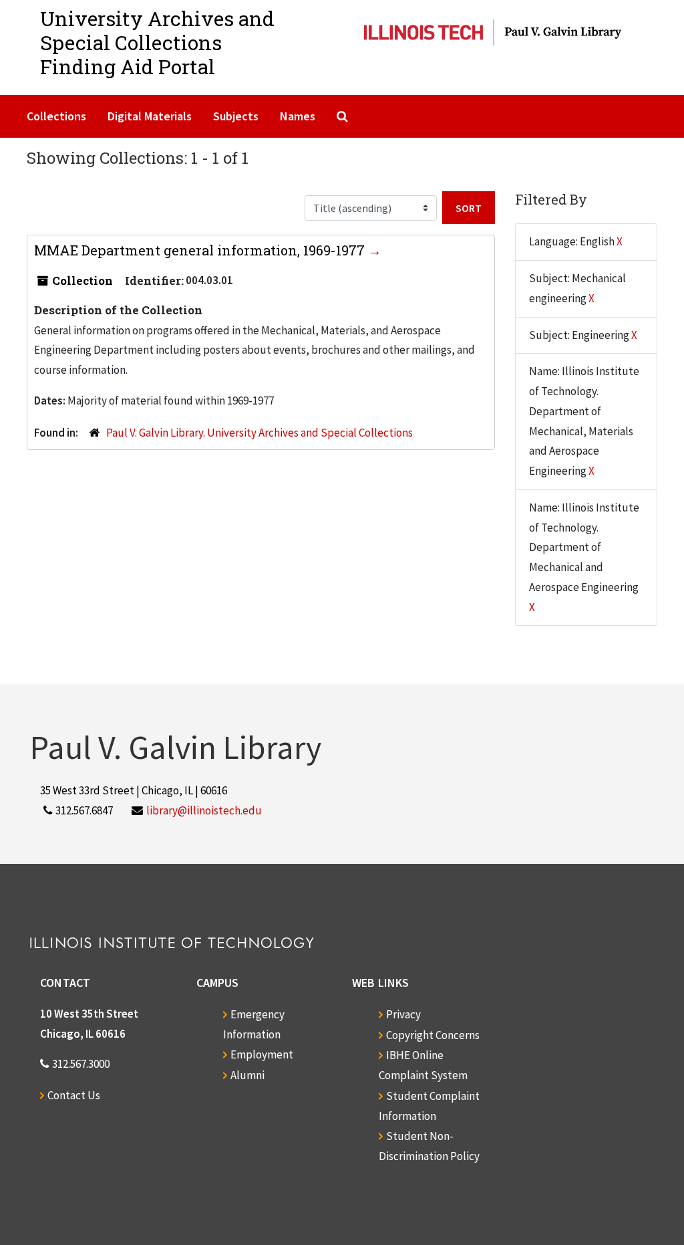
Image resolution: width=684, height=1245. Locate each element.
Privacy (403, 1014)
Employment (261, 1054)
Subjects (236, 116)
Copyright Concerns (433, 1035)
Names (297, 116)
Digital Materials (150, 116)
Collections (56, 116)
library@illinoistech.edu (204, 810)
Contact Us (73, 1095)
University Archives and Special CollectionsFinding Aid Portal (157, 42)
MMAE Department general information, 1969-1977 (201, 250)
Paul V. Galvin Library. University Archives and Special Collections (259, 432)
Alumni (247, 1075)
